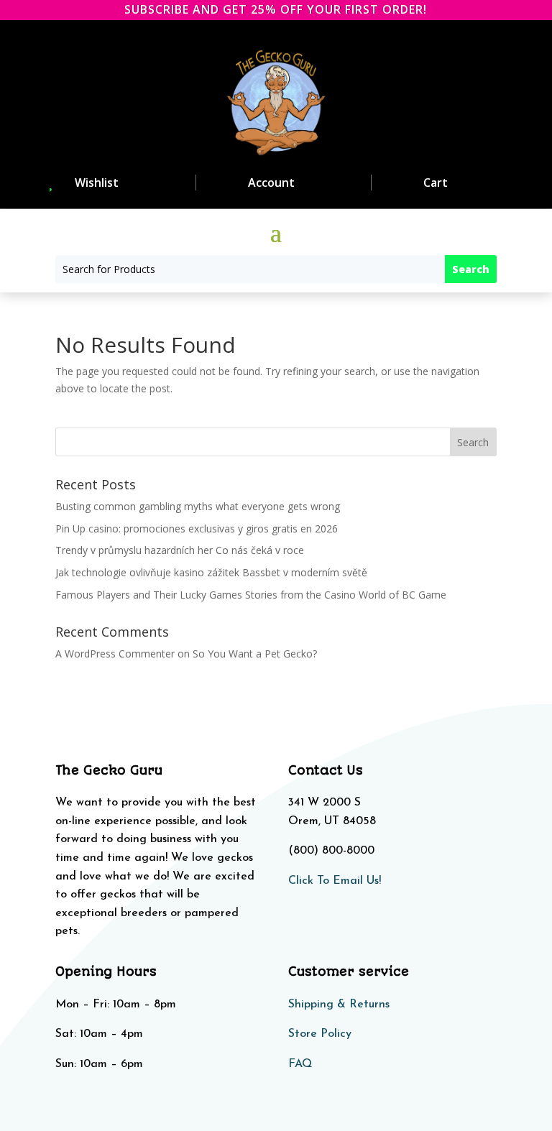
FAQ (300, 1064)
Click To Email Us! (334, 881)
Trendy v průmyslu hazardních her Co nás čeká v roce (179, 550)
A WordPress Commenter (115, 653)
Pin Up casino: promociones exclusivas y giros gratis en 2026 (196, 528)
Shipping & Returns (339, 1004)
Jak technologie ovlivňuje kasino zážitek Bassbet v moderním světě (211, 572)
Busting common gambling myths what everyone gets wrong (197, 506)
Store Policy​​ (319, 1034)
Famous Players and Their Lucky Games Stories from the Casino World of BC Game (250, 594)
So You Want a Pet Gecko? (255, 653)
